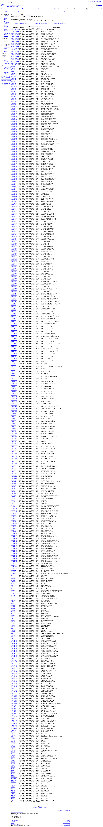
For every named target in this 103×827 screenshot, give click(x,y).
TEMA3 (13, 768)
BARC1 (13, 361)
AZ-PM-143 (14, 221)
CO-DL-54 (14, 518)
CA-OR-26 (14, 400)
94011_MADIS (15, 58)
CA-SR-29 (13, 485)
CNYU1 (13, 506)
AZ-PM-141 (14, 220)
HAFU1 (13, 601)
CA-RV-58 (13, 420)
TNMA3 (13, 772)
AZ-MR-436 (14, 146)
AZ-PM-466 (14, 290)
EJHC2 (13, 578)
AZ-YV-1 (13, 321)
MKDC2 (13, 625)
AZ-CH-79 (14, 86)
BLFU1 (13, 368)
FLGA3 (13, 588)
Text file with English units (40, 23)
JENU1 (13, 608)
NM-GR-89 (14, 680)
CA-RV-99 (13, 430)
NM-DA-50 (14, 666)
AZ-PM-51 (14, 295)
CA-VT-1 (13, 495)
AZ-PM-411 (14, 265)
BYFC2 (13, 378)
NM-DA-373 (14, 663)
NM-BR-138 (14, 640)
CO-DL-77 (14, 526)
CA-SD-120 (14, 436)
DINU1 (13, 573)
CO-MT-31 (14, 563)
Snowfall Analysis (6, 27)
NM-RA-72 (14, 693)
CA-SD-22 (13, 450)
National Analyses (6, 16)
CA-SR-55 (13, 486)
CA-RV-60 (13, 421)
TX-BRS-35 (14, 777)
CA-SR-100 (14, 476)
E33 (12, 575)
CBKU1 (13, 498)
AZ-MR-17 (14, 118)
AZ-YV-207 (14, 343)
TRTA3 (13, 775)
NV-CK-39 (14, 725)
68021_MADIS (15, 43)
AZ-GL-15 (13, 101)
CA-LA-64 (14, 390)
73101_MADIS (15, 44)
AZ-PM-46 (14, 281)
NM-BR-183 (14, 641)
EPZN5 (13, 580)
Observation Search (64, 11)
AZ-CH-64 (14, 79)
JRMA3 (13, 610)
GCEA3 (13, 590)
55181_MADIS (15, 31)
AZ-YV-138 (14, 330)
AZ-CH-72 (14, 81)
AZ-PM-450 (14, 280)
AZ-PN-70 (13, 311)
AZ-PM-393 (14, 261)
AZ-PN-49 (13, 306)
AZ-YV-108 (14, 325)
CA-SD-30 (13, 465)
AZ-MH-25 (14, 106)
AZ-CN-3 (13, 98)
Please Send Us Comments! (7, 73)
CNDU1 (13, 505)
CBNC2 (13, 500)
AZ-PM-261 (14, 246)
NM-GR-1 (13, 668)
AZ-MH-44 (14, 111)
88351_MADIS (15, 53)
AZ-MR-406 (14, 144)
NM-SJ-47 (13, 712)
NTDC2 (13, 718)
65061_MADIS (15, 41)
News (39, 8)
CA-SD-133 (14, 438)
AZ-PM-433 (14, 271)
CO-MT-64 (14, 566)
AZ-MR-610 (14, 181)
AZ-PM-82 (14, 300)
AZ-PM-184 (14, 231)
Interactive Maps (6, 19)
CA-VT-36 (13, 496)
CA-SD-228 (14, 456)
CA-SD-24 (13, 460)
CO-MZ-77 (14, 568)
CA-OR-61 (14, 405)
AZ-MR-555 (14, 166)
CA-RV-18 (13, 415)
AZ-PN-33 (13, 305)
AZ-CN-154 (14, 94)
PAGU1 (13, 732)
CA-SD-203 (14, 446)
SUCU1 (13, 765)
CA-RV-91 (13, 426)
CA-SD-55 (13, 468)
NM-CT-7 (13, 658)
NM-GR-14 (14, 670)
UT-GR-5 (13, 785)
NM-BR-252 (14, 645)
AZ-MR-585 (14, 173)
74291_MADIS (15, 46)
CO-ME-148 (14, 541)
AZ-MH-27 (14, 108)
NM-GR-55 (14, 673)
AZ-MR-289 (14, 131)
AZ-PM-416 (14, 270)
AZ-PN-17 (13, 301)
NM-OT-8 (13, 688)
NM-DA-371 (14, 661)
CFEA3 (13, 503)
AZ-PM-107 (14, 208)
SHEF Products (6, 35)
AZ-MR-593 (14, 176)
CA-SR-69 (13, 488)
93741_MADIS (15, 56)
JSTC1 (12, 613)
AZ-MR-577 (14, 169)
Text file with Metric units (21, 23)
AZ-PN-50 (13, 308)
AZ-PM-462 (14, 285)
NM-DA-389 (14, 665)
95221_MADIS (15, 61)
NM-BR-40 (14, 653)
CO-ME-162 (14, 548)
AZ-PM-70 (14, 298)
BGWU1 (13, 365)
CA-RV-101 (14, 413)
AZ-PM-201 (14, 235)
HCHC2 (13, 605)
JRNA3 (13, 611)
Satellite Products (6, 30)
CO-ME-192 (14, 556)
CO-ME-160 (14, 546)
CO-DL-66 (14, 523)
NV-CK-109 (14, 720)
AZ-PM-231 (14, 240)
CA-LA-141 (14, 385)
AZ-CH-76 (14, 84)
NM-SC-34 (14, 695)
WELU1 (13, 792)
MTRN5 (13, 631)
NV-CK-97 (14, 730)
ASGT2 (13, 73)
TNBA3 (13, 770)
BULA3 (13, 376)
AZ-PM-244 (14, 241)
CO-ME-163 (14, 550)
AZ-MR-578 (14, 171)
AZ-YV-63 (14, 350)
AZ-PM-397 (14, 263)
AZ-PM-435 (14, 273)
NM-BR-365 (14, 651)
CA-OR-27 (14, 401)
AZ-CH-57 (14, 78)
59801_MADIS (15, 36)
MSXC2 (13, 628)
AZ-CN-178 (14, 96)
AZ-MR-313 (14, 133)
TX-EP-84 (13, 778)
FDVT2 (13, 581)
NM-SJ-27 (13, 708)
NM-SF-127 (14, 702)
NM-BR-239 (14, 643)
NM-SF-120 (14, 700)
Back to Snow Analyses (17, 11)
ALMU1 (13, 68)
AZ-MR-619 (14, 190)
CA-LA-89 (14, 395)
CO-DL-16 (14, 515)
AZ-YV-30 (14, 345)
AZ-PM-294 (14, 253)
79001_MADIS (15, 48)
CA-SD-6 (13, 470)
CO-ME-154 (14, 543)
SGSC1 (13, 755)
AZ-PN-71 (13, 313)
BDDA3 (13, 363)
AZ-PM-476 (14, 291)
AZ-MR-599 (14, 180)
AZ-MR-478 (14, 159)
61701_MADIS (15, 39)
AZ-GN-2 (13, 104)
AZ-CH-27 (14, 74)
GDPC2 (13, 593)
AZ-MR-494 (14, 161)
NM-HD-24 (14, 683)
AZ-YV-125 (14, 326)
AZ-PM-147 (14, 223)
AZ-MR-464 (14, 156)
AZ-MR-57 (14, 168)
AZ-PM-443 (14, 278)
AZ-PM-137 (14, 215)
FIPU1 (12, 586)
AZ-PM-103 (14, 206)
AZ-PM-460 (14, 283)
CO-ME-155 (14, 545)
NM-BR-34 (14, 650)
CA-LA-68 (14, 391)
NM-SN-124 (14, 717)
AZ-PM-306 (14, 255)
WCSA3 (13, 790)
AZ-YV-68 (14, 351)
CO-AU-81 (14, 513)
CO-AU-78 (14, 511)
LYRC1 (13, 623)
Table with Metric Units (60, 23)
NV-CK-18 (14, 723)
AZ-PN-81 (13, 316)
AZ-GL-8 (13, 103)
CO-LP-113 (14, 528)
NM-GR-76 (14, 677)
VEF (12, 788)
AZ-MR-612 (14, 183)
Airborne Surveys (6, 24)
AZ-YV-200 (14, 338)
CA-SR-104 (14, 478)
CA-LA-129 (14, 381)
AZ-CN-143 (14, 91)
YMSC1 (13, 798)
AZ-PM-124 (14, 211)
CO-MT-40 (14, 565)
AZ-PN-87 (13, 318)
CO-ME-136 (14, 538)
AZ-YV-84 (14, 356)
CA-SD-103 (14, 431)
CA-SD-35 (13, 466)
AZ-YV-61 (14, 348)
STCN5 (13, 763)
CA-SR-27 (13, 483)
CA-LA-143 (14, 386)
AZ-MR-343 (14, 138)
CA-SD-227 (14, 455)
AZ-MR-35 (14, 139)
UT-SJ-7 (13, 787)
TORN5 (13, 773)
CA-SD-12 (13, 435)
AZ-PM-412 (14, 266)
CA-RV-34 (13, 416)
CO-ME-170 (14, 551)
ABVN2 (13, 66)
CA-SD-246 (14, 463)
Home (23, 8)
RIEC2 (13, 745)
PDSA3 (13, 733)
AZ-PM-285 (14, 250)
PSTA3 (13, 740)
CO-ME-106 (14, 533)
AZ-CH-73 (14, 83)
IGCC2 (13, 606)
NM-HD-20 (14, 682)
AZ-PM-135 (14, 213)
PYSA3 (13, 742)
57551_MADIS (15, 34)
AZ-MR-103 (14, 113)
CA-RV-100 (14, 411)
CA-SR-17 (13, 481)
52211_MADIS (15, 29)
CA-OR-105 (14, 396)
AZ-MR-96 (14, 200)
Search (68, 8)
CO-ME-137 (14, 540)
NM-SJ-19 (13, 707)
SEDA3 (13, 752)
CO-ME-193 (14, 558)
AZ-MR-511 (14, 164)
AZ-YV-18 (14, 333)
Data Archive (7, 33)
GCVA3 (13, 591)
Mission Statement (37, 807)
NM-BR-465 (14, 656)
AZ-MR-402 (14, 143)
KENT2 (13, 615)
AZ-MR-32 (14, 134)
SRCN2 (13, 762)
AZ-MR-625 (14, 191)
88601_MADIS (15, 54)
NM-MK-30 (14, 685)
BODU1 (13, 370)
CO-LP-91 (13, 530)
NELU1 (13, 638)
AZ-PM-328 (14, 256)
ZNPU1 (13, 800)
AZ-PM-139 (14, 218)
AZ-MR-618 (14, 188)
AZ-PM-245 (14, 243)
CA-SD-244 (14, 461)
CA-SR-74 (13, 490)
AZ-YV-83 (14, 355)
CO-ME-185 (14, 555)
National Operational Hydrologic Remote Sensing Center (15, 5)
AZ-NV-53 (14, 203)
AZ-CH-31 (14, 76)
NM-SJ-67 (13, 713)
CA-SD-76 (13, 473)
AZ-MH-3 (13, 109)
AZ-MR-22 (14, 123)
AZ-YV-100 (14, 323)
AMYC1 (13, 71)
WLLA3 (13, 795)
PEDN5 (13, 735)
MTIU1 (13, 630)
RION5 (13, 747)
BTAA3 (13, 375)
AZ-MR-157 (14, 116)
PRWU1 (13, 738)
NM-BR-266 (14, 646)
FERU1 (13, 583)
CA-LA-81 (14, 393)
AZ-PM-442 (14, 276)
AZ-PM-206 (14, 236)
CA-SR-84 (13, 491)
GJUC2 (13, 595)
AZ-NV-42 (14, 201)
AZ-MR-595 (14, 178)
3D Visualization (7, 21)
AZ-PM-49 (14, 293)
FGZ (12, 585)
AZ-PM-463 (14, 286)
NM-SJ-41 (13, 710)
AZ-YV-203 (14, 341)
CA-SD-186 (14, 445)
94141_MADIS (15, 59)
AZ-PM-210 (14, 238)
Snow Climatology (7, 61)
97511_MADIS (15, 64)
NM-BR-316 (14, 648)
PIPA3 (12, 737)
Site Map (6, 68)
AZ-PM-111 (14, 210)
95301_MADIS (15, 63)
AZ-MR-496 (14, 163)
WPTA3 (13, 797)
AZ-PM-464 (14, 288)
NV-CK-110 (14, 722)
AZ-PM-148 (14, 225)
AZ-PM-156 (14, 226)
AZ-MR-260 (14, 126)
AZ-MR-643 (14, 196)
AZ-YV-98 (14, 360)
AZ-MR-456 (14, 151)
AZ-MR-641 (14, 195)
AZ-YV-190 (14, 336)
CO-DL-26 (14, 516)
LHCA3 (13, 620)
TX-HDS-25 (14, 780)
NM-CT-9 (13, 660)
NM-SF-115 (14, 698)
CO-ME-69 (14, 561)
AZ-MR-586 (14, 174)
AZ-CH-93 (14, 89)
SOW (12, 760)
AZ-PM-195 (14, 233)
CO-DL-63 (14, 520)
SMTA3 (13, 757)
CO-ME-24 (14, 560)
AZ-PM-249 (14, 245)
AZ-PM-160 (14, 228)
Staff (5, 56)
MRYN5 (13, 626)
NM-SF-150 (14, 703)
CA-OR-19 (14, 398)
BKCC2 (13, 366)
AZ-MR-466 (14, 158)
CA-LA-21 (14, 388)
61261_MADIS (15, 38)
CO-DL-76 (14, 525)
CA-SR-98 (13, 493)
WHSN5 (13, 793)
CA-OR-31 (14, 403)
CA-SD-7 (13, 471)
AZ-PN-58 (13, 310)
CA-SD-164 (14, 441)
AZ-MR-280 (14, 129)
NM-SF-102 (14, 697)
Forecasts (6, 32)
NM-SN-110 (14, 715)
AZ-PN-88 (13, 320)
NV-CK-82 (14, 728)
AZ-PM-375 (14, 260)
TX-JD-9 (13, 782)
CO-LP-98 (13, 531)
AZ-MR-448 (14, 148)
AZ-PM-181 (14, 230)
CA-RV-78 (13, 425)
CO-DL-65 (14, 521)
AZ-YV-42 (14, 346)
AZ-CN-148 (14, 93)
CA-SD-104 (14, 433)
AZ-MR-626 (14, 193)
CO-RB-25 (14, 570)
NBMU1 (13, 636)
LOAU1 (13, 621)
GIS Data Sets (7, 47)
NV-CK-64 (14, 727)
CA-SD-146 (14, 440)
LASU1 (13, 618)
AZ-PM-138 (14, 216)
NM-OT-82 (14, 690)
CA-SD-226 (14, 453)
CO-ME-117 (14, 535)
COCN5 (13, 571)
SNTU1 (13, 758)
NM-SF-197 (14, 705)
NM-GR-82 (14, 678)
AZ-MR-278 (14, 128)
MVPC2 (13, 633)
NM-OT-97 (14, 692)
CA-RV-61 (13, 423)
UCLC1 (13, 783)
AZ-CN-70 (14, 99)
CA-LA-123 (14, 380)
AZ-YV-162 (14, 331)
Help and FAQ (7, 67)
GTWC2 (13, 600)
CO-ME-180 (14, 553)
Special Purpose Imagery (6, 50)
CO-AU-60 (14, 510)
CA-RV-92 (13, 428)
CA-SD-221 (14, 451)
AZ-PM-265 (14, 248)
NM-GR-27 (14, 672)
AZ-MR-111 (14, 114)
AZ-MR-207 (14, 121)
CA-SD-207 (14, 448)
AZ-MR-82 (14, 198)
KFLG (12, 616)
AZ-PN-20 (13, 303)
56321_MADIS (15, 33)
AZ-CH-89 (14, 88)
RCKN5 (13, 743)
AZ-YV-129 (14, 328)
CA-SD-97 (13, 475)
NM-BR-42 (14, 655)
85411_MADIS (15, 51)
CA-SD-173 (14, 443)
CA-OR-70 (14, 408)
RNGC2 (13, 748)
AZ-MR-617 (14, 186)
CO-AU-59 (14, 508)
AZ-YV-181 (14, 335)
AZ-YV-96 (14, 358)
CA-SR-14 (13, 480)
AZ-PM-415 (14, 268)
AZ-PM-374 (14, 258)
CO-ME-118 (14, 536)
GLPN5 (13, 598)
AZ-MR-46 (14, 153)
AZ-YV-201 (14, 340)
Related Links (7, 63)
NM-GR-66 (14, 675)
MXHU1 (13, 635)
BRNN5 (13, 373)
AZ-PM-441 (14, 275)
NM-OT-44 (14, 687)
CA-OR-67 (14, 406)
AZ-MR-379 (14, 141)
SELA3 (13, 753)
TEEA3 (13, 767)
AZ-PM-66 (14, 296)
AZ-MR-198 (14, 119)
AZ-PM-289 (14, 251)
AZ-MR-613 (14, 185)
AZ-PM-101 (14, 205)
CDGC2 (13, 501)
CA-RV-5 (13, 418)
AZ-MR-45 (14, 149)
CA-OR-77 (14, 410)
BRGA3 (13, 371)
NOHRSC (6, 45)
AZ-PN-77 (13, 315)
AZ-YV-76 (14, 353)
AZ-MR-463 (14, 154)
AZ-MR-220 (14, 124)
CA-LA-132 (14, 383)
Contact (45, 807)
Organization (57, 8)
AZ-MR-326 (14, 136)
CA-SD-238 (14, 458)
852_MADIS (14, 49)
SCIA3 (13, 750)
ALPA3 (13, 69)
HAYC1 (13, 603)
